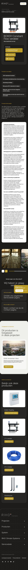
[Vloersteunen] (14, 484)
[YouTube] (11, 562)
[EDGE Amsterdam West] (14, 348)
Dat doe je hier (19, 290)
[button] (14, 521)
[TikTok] (14, 562)
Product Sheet (11, 54)
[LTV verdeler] (14, 427)
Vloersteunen (8, 495)
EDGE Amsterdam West (11, 358)
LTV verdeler (8, 438)
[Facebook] (5, 562)
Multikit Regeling (9, 410)
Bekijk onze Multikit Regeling (11, 413)
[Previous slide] (3, 271)
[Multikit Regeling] (14, 398)
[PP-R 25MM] (14, 455)
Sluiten (25, 290)
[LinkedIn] (3, 562)
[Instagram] (8, 562)
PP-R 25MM (8, 467)
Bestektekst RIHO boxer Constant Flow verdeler (13, 50)
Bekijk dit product (9, 442)
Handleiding (10, 58)
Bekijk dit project (9, 367)
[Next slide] (6, 271)
